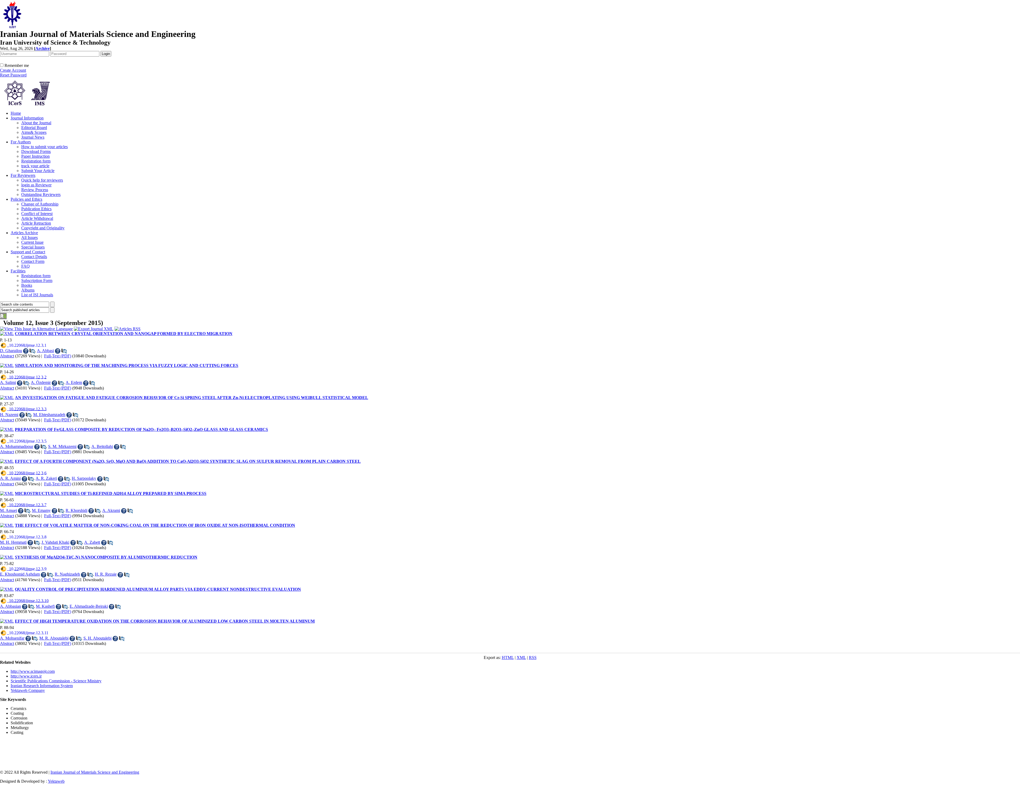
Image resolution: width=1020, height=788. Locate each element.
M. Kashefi (45, 606)
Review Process (34, 189)
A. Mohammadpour (16, 446)
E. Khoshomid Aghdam (20, 574)
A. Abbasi (45, 350)
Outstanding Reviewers (41, 194)
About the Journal (36, 123)
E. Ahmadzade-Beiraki (89, 606)
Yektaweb (56, 781)
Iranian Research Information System (42, 685)
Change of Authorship (39, 204)
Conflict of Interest (37, 213)
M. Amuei (8, 510)
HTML (508, 657)
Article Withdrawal (37, 218)
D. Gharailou (11, 350)
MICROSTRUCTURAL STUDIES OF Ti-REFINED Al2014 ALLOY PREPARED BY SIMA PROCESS (110, 493)
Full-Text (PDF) (57, 356)
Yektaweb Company (28, 690)
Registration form (35, 161)
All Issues (29, 237)
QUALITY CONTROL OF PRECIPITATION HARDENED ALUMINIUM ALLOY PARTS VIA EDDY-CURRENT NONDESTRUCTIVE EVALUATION (158, 589)
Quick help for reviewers (42, 180)
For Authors (21, 142)
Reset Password (13, 75)
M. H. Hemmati (13, 542)
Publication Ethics (36, 209)
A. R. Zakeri (46, 478)
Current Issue (32, 242)
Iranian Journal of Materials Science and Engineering (94, 772)
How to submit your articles (44, 146)
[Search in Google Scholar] (25, 351)
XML (521, 657)
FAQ (25, 266)
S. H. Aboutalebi (97, 638)
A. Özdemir (41, 382)
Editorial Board (34, 127)
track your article (35, 166)
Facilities (18, 271)
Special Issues (33, 247)
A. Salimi (8, 382)
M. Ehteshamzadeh (49, 414)
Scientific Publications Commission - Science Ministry (56, 681)
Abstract (7, 356)
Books (26, 285)
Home (16, 113)
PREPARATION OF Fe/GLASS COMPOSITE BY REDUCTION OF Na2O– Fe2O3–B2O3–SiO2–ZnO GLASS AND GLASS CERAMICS (141, 429)
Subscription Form (36, 280)
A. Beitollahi (102, 446)
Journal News (32, 137)
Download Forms (36, 151)
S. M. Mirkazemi (62, 446)
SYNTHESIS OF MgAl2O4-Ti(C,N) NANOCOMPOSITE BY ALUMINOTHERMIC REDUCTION (106, 557)
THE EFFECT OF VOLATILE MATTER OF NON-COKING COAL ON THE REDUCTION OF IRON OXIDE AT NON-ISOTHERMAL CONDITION (155, 525)
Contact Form (32, 261)
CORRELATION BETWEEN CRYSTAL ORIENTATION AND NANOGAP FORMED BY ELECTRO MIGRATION (123, 333)
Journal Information (27, 118)
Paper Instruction (35, 156)
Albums (28, 290)
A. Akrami (111, 510)
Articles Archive (24, 232)
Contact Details (34, 256)
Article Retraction (36, 223)
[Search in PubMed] (32, 351)
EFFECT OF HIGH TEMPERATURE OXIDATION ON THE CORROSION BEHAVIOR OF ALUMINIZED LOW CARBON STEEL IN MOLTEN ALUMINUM (165, 621)
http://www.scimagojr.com (33, 671)
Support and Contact (28, 252)
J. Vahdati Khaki (55, 542)
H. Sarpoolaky (84, 478)
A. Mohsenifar (12, 638)
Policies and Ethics (26, 199)
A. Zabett (92, 542)
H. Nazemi (9, 414)
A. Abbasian (10, 606)
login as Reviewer (36, 185)
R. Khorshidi (76, 510)
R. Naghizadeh (67, 574)
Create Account (13, 70)
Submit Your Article (37, 170)
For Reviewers (23, 175)
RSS (533, 657)
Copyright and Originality (43, 228)
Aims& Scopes (33, 132)
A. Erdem (74, 382)
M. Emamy (41, 510)
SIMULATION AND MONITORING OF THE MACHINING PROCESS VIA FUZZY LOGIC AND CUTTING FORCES (126, 365)
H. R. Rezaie (106, 574)
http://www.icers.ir (26, 676)
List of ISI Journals (37, 295)
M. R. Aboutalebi (54, 638)
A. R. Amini (10, 478)
